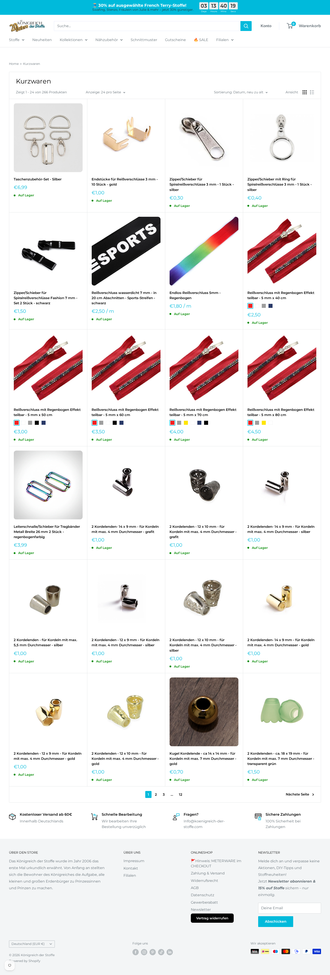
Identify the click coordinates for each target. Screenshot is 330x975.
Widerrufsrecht (204, 881)
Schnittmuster (144, 40)
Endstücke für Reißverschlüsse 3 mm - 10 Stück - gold (125, 181)
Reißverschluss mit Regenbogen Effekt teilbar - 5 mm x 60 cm (125, 412)
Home (14, 64)
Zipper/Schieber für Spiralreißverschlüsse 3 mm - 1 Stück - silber (201, 184)
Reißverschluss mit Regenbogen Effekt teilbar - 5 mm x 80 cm (280, 412)
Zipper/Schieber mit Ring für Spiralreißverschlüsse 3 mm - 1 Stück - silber (279, 184)
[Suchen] (246, 26)
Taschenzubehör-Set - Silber (38, 179)
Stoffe (14, 40)
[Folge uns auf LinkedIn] (170, 952)
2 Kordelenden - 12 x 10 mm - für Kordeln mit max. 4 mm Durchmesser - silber (203, 645)
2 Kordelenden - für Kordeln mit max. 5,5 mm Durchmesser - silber (45, 642)
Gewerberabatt (204, 902)
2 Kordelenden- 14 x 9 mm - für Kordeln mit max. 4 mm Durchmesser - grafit (125, 529)
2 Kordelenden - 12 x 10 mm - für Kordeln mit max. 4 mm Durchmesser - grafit (203, 531)
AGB (195, 888)
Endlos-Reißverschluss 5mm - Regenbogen (195, 295)
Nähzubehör (106, 40)
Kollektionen (71, 40)
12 (180, 794)
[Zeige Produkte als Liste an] (312, 92)
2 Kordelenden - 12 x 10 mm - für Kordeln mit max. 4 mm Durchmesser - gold (125, 758)
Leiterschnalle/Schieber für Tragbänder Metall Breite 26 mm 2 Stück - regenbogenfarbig (47, 531)
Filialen (222, 40)
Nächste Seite (297, 794)
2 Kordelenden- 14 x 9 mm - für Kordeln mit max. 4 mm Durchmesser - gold (281, 642)
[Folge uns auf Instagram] (144, 952)
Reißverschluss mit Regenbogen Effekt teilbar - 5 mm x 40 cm (280, 295)
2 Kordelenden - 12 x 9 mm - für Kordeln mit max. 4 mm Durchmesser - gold (47, 756)
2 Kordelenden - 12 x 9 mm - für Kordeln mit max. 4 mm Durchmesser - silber (125, 642)
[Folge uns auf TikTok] (161, 952)
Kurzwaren (31, 64)
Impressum (133, 861)
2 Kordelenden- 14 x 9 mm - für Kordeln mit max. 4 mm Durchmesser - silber (281, 529)
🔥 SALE (201, 40)
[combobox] (147, 26)
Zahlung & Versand (208, 873)
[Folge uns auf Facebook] (135, 952)
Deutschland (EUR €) (28, 944)
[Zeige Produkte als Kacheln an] (305, 92)
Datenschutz (202, 895)
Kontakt (130, 868)
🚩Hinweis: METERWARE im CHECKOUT (216, 863)
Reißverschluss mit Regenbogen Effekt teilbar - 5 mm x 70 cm (202, 412)
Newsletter (201, 909)
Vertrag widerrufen (212, 918)
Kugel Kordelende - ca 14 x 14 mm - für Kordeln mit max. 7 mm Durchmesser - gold (202, 758)
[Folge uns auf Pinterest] (153, 952)
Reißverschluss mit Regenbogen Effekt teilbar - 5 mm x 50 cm (47, 412)
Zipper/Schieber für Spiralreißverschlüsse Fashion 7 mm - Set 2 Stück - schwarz (45, 298)
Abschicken (275, 921)
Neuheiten (42, 40)
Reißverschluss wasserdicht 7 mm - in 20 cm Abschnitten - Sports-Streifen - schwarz (124, 298)
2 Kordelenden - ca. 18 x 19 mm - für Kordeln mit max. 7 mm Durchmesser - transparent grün (280, 758)
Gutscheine (175, 40)
